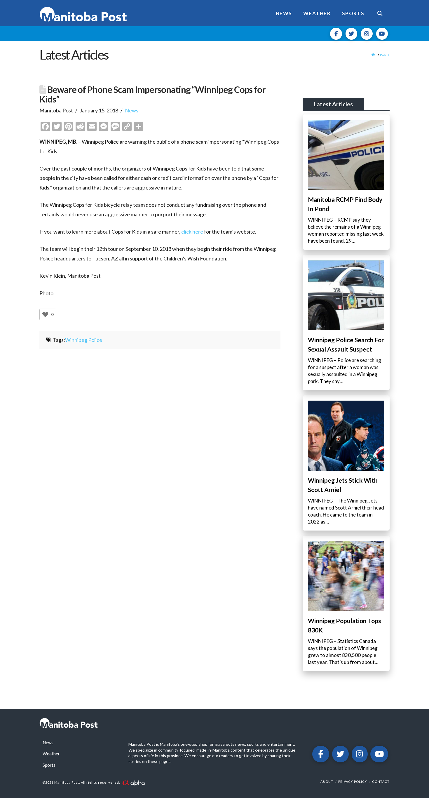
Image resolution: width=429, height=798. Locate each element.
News (131, 110)
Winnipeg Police (83, 340)
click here (192, 231)
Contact (381, 781)
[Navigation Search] (380, 13)
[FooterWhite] (133, 783)
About (326, 781)
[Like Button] (45, 314)
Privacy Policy (352, 781)
